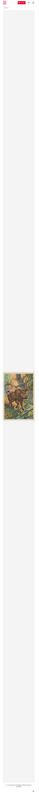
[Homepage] (5, 3)
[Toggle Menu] (33, 2)
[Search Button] (28, 2)
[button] (33, 791)
